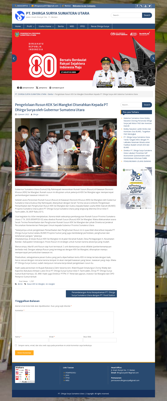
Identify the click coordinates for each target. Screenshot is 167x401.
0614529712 (22, 6)
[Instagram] (141, 6)
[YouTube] (145, 6)
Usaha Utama (45, 26)
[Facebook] (137, 6)
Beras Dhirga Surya (100, 26)
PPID (82, 26)
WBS (72, 26)
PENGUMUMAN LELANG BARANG (137, 161)
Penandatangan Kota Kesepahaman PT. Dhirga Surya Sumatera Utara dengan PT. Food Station (93, 294)
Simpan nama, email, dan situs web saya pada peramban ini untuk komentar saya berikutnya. (55, 345)
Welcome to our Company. (84, 6)
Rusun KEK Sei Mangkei (36, 284)
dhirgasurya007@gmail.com (46, 6)
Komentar (19, 310)
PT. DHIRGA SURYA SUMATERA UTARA (57, 13)
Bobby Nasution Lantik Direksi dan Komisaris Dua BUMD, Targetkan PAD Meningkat (137, 131)
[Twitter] (149, 6)
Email (52, 337)
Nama (18, 337)
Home (18, 26)
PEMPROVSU (71, 373)
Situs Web (87, 337)
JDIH (67, 375)
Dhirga (35, 114)
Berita (61, 26)
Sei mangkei (50, 284)
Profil (29, 26)
